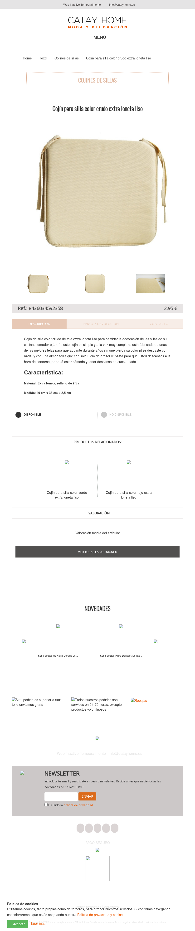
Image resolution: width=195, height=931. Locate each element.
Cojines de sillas (66, 58)
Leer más (38, 923)
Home (27, 58)
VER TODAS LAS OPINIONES (97, 552)
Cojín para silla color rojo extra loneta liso (112, 494)
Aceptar (18, 923)
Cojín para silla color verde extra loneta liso (50, 494)
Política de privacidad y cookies (100, 914)
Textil (43, 58)
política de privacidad (78, 805)
